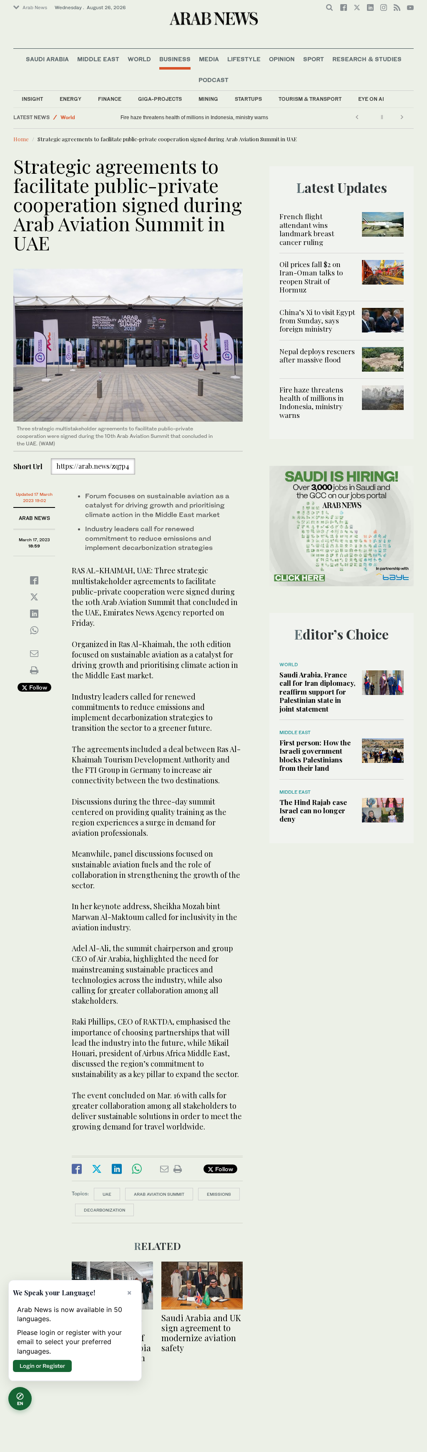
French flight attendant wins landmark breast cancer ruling (306, 229)
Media (209, 58)
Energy (70, 99)
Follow (37, 687)
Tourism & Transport (310, 99)
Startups (248, 99)
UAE (107, 1194)
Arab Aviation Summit (159, 1194)
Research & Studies (367, 58)
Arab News (35, 7)
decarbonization (104, 1209)
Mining (208, 99)
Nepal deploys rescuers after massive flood (317, 355)
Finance (109, 99)
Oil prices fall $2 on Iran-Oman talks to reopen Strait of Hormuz (311, 277)
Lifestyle (244, 58)
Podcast (213, 79)
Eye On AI (371, 99)
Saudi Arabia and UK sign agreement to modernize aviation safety (201, 1332)
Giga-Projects (160, 99)
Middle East (98, 58)
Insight (32, 99)
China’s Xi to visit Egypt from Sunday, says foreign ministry (317, 320)
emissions (219, 1194)
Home (21, 138)
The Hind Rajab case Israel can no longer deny (313, 810)
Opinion (282, 58)
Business (175, 58)
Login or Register (42, 1365)
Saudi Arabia (47, 58)
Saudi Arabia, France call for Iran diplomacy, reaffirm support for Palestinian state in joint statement (317, 691)
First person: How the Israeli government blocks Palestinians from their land (315, 755)
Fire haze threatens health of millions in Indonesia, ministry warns (194, 117)
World (139, 58)
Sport (313, 58)
